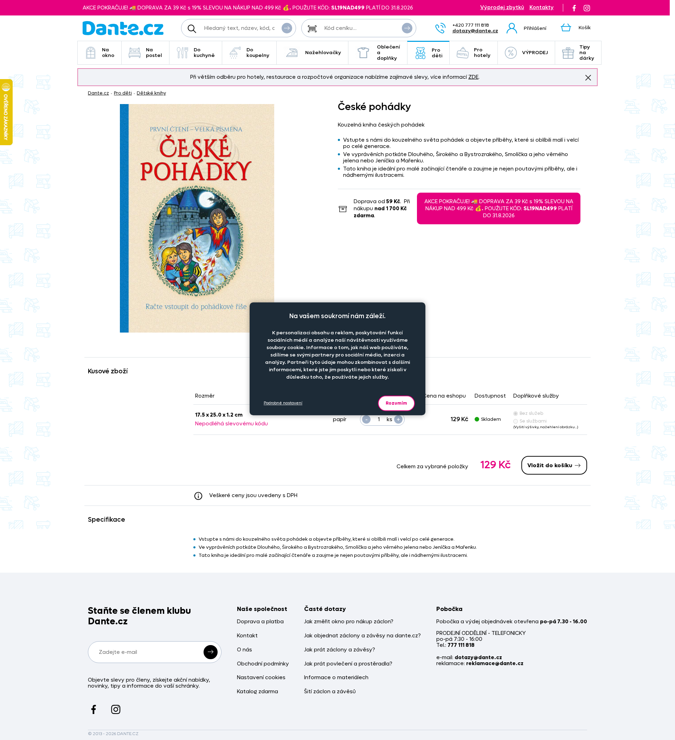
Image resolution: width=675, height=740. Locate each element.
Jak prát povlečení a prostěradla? (348, 664)
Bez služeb (532, 413)
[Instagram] (586, 8)
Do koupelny (257, 52)
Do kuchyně (204, 52)
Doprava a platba (260, 622)
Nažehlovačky (323, 52)
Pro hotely (482, 52)
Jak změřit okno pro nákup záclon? (348, 622)
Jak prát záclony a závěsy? (339, 650)
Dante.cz (98, 93)
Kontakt (247, 636)
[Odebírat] (211, 652)
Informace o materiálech (336, 678)
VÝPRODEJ (535, 52)
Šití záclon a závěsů (330, 692)
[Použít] (407, 28)
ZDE (473, 77)
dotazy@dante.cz (475, 30)
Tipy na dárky (586, 53)
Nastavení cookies (261, 678)
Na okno (108, 52)
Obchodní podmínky (263, 664)
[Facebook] (574, 8)
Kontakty (541, 8)
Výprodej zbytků (502, 8)
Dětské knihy (151, 93)
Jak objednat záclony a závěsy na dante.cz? (362, 636)
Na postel (154, 52)
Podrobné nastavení (283, 403)
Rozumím (396, 403)
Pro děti (437, 53)
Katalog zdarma (257, 692)
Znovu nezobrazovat (588, 78)
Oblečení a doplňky (388, 53)
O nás (244, 650)
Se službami (533, 421)
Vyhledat (287, 28)
